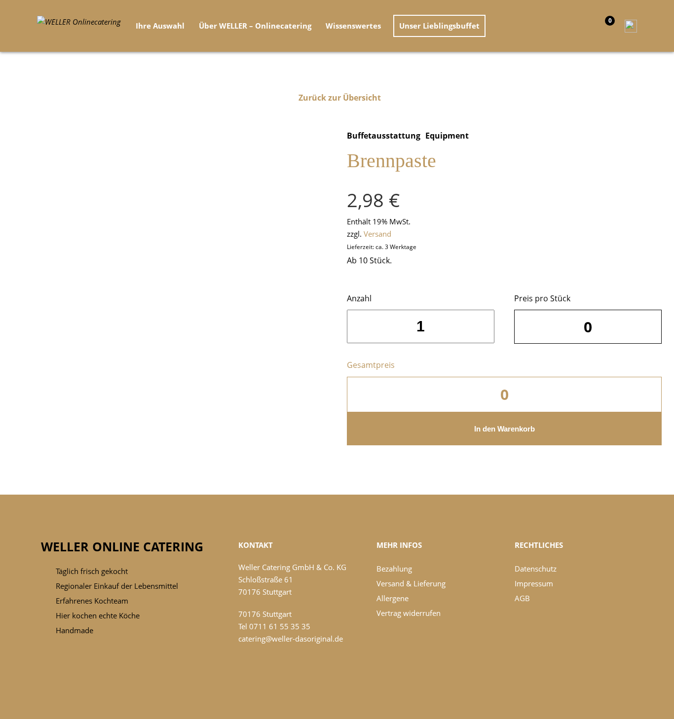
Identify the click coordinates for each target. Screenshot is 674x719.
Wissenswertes (353, 26)
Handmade (74, 630)
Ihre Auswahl (160, 26)
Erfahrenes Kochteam (92, 601)
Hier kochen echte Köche (98, 615)
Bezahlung (394, 569)
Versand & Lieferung (411, 583)
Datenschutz (536, 569)
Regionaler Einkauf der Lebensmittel (117, 586)
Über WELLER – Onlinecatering (255, 26)
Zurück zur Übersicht (340, 97)
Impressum (534, 583)
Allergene (392, 598)
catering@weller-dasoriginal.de (290, 639)
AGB (522, 598)
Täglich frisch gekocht (92, 571)
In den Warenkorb (504, 429)
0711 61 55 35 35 (279, 626)
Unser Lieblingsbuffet (439, 26)
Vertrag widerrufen (408, 613)
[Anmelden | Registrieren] (628, 25)
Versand (377, 234)
